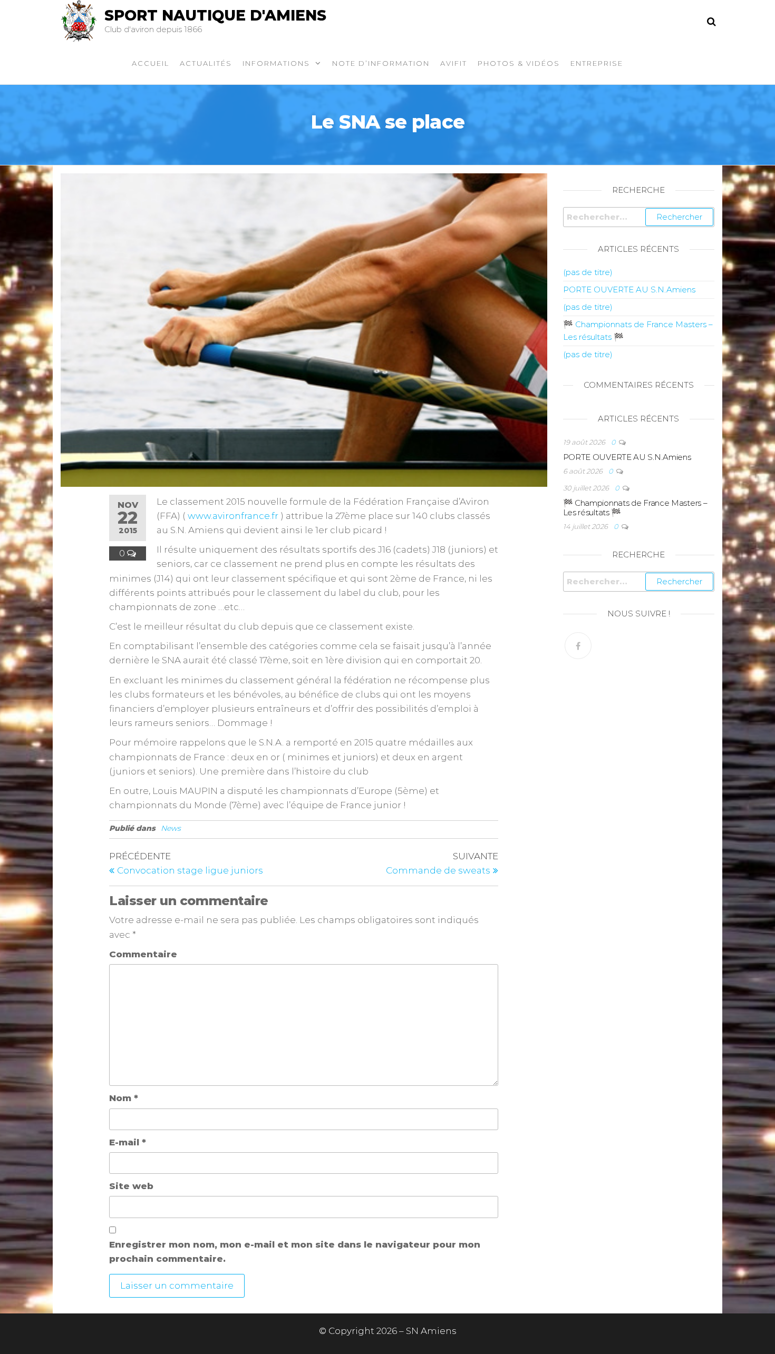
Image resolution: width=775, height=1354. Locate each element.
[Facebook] (578, 645)
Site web (131, 1186)
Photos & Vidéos (519, 63)
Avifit (453, 63)
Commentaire (143, 954)
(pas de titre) (588, 272)
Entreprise (596, 63)
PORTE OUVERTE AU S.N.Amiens (629, 289)
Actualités (206, 63)
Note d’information (381, 63)
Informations (276, 63)
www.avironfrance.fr (233, 516)
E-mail (127, 1142)
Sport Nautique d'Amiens (215, 15)
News (171, 828)
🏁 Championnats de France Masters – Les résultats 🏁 (635, 507)
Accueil (150, 63)
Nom (123, 1098)
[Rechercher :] (639, 217)
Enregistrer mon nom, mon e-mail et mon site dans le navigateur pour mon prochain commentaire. (294, 1251)
